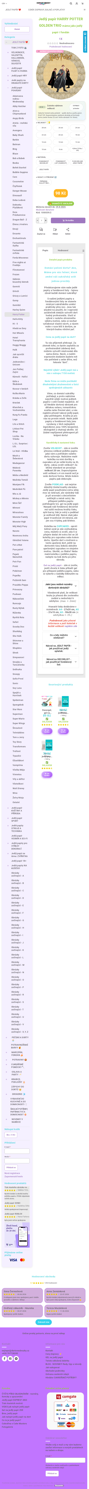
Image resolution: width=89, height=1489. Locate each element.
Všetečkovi (18, 783)
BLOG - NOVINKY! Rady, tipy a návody (64, 1364)
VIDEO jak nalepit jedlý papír (16, 1406)
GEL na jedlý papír (54, 1357)
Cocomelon (18, 181)
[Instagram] (10, 1358)
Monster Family (20, 517)
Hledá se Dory (19, 328)
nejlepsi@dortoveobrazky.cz (15, 1350)
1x (60, 39)
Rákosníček (18, 599)
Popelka (17, 575)
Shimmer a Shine (18, 642)
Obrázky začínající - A (17, 874)
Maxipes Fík (18, 484)
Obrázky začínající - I (17, 933)
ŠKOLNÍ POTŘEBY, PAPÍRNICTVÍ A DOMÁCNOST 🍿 (19, 1112)
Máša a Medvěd (20, 475)
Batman (16, 144)
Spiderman (18, 700)
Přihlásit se (11, 1167)
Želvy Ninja (18, 797)
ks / (10, 1135)
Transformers (19, 746)
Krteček (16, 402)
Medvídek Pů (19, 489)
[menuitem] (11, 10)
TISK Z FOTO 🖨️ (19, 47)
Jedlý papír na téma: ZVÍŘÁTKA (19, 854)
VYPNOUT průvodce (76, 107)
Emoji (15, 229)
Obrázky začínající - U (17, 1015)
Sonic (15, 683)
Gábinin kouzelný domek (21, 280)
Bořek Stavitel (19, 167)
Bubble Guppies (20, 172)
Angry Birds (18, 118)
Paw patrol (18, 549)
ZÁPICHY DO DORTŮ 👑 (17, 1088)
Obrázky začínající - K (17, 948)
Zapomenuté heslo (14, 1176)
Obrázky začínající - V (17, 1023)
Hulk (15, 349)
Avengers (17, 130)
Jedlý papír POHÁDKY (16, 89)
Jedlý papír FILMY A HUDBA (19, 69)
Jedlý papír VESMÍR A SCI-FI (19, 837)
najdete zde (71, 626)
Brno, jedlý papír (10, 1413)
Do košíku (69, 220)
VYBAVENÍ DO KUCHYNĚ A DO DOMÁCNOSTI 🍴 (18, 1102)
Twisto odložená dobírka (57, 1360)
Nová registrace (12, 1173)
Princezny (17, 589)
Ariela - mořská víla (20, 124)
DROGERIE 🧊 (18, 1094)
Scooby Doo (18, 626)
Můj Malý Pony (20, 526)
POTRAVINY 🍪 (19, 1059)
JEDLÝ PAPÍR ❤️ (20, 42)
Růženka (17, 612)
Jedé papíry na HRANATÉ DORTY (19, 81)
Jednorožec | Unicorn (19, 363)
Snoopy (16, 674)
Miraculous (18, 512)
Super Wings (19, 723)
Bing (15, 149)
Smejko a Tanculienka (18, 663)
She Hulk (17, 636)
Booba (16, 163)
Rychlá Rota (18, 617)
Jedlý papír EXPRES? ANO (14, 1400)
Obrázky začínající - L (17, 956)
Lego (15, 419)
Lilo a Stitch (18, 424)
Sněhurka (17, 669)
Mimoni (16, 507)
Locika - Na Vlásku (18, 437)
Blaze (15, 153)
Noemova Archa (20, 535)
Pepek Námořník (17, 555)
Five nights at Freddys (19, 263)
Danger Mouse (20, 191)
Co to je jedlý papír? (11, 1420)
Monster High (19, 521)
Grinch (16, 291)
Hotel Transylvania (19, 339)
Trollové (17, 751)
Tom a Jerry (18, 737)
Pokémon (17, 571)
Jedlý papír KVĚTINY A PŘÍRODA (16, 811)
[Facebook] (4, 1358)
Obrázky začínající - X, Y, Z (19, 1030)
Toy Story (17, 742)
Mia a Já (17, 494)
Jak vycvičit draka (18, 355)
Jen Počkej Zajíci (18, 370)
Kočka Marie (19, 393)
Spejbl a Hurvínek (17, 694)
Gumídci (17, 305)
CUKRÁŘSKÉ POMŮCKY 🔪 (18, 1065)
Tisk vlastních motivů (12, 1403)
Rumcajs (17, 603)
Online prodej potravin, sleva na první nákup (43, 1333)
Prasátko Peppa (20, 585)
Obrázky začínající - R (17, 993)
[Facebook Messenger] (16, 1358)
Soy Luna (17, 688)
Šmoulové (17, 728)
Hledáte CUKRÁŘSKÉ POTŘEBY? (61, 1377)
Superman (18, 714)
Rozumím (59, 1486)
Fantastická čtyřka (18, 244)
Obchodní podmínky (55, 1371)
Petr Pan (17, 561)
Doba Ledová (19, 200)
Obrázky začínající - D (17, 896)
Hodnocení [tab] (63, 250)
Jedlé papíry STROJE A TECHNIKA (17, 828)
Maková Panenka (17, 469)
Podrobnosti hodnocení (60, 46)
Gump (15, 300)
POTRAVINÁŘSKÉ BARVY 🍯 (19, 1046)
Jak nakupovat (53, 1367)
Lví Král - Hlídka (20, 451)
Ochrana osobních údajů (57, 1374)
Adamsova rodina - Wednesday (18, 99)
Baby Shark (18, 135)
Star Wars (17, 709)
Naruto (16, 531)
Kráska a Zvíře (20, 398)
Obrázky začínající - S (17, 1000)
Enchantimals (19, 238)
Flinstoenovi (19, 270)
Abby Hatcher (19, 106)
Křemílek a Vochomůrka (19, 408)
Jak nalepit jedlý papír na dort (16, 1417)
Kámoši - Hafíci (20, 376)
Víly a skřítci (19, 779)
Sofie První (18, 678)
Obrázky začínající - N (17, 971)
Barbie (16, 139)
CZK (3, 3)
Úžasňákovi (18, 760)
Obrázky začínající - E (17, 904)
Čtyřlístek (17, 186)
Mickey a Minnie (21, 498)
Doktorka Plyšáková (18, 206)
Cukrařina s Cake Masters (14, 1423)
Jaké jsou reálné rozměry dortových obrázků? (59, 586)
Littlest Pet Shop (18, 430)
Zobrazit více (43, 1322)
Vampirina (18, 765)
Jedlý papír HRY (19, 75)
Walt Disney (18, 788)
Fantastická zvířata (18, 251)
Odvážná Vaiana (21, 540)
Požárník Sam (19, 580)
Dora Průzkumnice (19, 213)
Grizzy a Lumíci (20, 296)
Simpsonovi (18, 657)
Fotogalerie (7, 1427)
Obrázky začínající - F (17, 911)
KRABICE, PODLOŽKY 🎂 (18, 1080)
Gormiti (16, 286)
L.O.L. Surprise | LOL (20, 445)
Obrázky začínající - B (17, 881)
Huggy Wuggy (19, 345)
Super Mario (18, 718)
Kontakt (49, 1350)
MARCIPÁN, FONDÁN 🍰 (17, 1053)
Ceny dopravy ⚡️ (54, 1354)
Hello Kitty (18, 319)
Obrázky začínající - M (17, 963)
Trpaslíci (17, 756)
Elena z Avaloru (20, 224)
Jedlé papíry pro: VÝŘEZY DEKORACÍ (19, 846)
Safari (15, 622)
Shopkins (17, 648)
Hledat (17, 29)
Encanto (17, 233)
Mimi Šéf (17, 503)
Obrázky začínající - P (17, 985)
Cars (15, 177)
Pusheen (17, 594)
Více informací (48, 1486)
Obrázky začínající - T (17, 1008)
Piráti (15, 566)
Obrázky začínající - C (17, 889)
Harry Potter (19, 314)
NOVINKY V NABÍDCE (17, 1120)
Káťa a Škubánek (17, 382)
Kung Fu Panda (20, 415)
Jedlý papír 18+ (18, 861)
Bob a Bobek (19, 158)
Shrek (15, 652)
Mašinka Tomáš (20, 480)
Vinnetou (17, 774)
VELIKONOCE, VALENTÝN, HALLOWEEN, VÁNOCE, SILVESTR (18, 58)
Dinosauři (17, 195)
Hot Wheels (18, 333)
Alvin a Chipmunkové (19, 112)
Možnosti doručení (45, 210)
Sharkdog (17, 631)
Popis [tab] (45, 250)
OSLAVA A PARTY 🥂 (17, 1073)
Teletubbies (18, 732)
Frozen (16, 274)
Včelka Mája (19, 770)
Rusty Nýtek (18, 608)
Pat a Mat (17, 545)
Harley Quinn (19, 310)
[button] (48, 122)
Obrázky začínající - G (17, 919)
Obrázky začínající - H (17, 926)
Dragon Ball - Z (20, 219)
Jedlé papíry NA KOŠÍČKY (19, 866)
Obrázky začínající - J (17, 941)
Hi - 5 (15, 323)
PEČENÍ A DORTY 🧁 (20, 1038)
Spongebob (18, 704)
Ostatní (16, 802)
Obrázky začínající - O (17, 978)
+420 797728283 (10, 1353)
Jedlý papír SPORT (16, 819)
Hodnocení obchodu (43, 1276)
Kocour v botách (20, 389)
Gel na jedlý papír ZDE (12, 1410)
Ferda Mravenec (20, 257)
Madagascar (19, 463)
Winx (15, 793)
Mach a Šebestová (18, 457)
